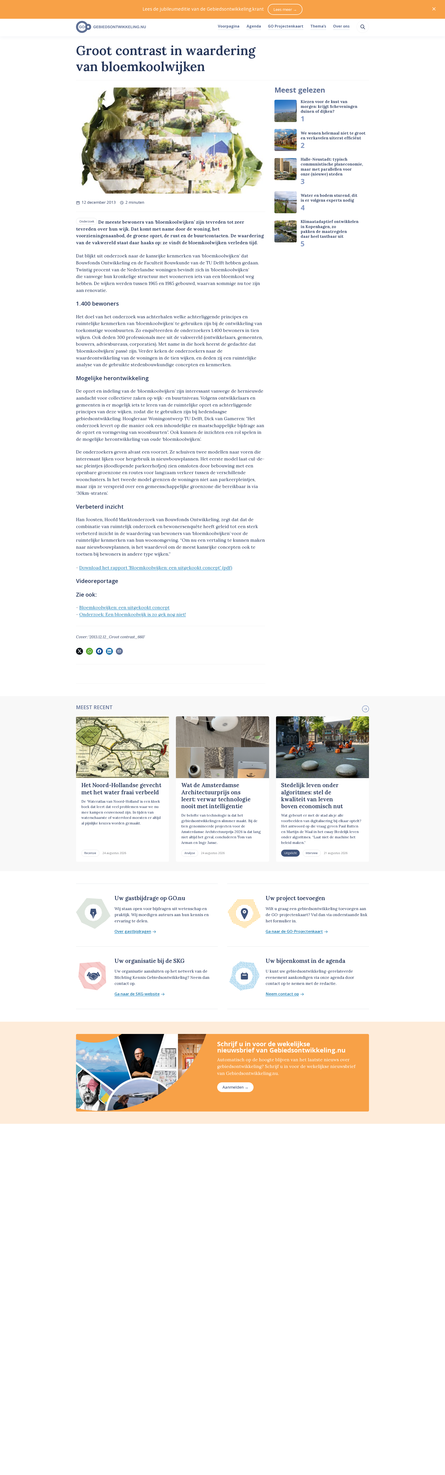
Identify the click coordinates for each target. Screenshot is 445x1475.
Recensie (90, 853)
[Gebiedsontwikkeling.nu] (144, 27)
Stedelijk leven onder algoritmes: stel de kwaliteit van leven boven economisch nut (312, 796)
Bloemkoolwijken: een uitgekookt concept (124, 607)
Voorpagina (228, 26)
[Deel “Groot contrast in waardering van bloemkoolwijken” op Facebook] (99, 651)
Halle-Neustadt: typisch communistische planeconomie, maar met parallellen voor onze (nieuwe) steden (332, 167)
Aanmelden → (235, 1087)
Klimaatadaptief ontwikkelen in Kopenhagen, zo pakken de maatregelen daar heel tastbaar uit (330, 229)
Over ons (341, 26)
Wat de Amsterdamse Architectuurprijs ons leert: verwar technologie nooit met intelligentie (216, 796)
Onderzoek (86, 221)
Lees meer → (285, 9)
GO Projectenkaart (285, 26)
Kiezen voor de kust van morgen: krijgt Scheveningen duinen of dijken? (329, 106)
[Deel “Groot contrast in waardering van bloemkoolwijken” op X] (79, 651)
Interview (312, 853)
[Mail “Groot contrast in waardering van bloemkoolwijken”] (119, 651)
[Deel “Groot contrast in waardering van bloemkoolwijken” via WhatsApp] (89, 651)
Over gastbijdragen (132, 931)
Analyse (189, 853)
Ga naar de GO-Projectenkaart (294, 931)
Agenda (254, 26)
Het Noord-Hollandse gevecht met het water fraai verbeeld (121, 789)
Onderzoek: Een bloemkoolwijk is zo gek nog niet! (132, 614)
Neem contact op (282, 994)
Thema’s (318, 26)
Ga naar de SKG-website (137, 994)
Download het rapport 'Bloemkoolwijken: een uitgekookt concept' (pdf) (155, 567)
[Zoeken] (362, 27)
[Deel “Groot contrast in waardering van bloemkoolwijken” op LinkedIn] (109, 651)
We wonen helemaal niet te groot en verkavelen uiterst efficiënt (333, 136)
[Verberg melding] (434, 9)
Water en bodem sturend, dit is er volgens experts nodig (329, 198)
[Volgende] (365, 708)
